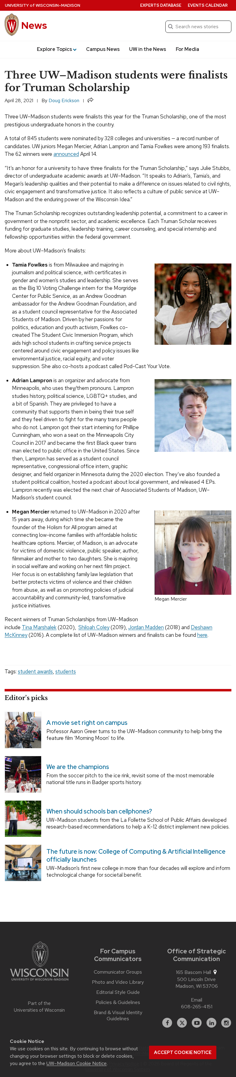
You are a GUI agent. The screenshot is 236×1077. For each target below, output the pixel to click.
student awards (35, 671)
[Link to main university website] (39, 962)
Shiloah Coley (93, 627)
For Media (187, 49)
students (65, 671)
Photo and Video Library (118, 982)
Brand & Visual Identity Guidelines (118, 1016)
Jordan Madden (146, 627)
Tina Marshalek (39, 627)
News (34, 25)
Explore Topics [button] (54, 49)
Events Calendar (208, 5)
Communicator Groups (118, 972)
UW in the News (147, 49)
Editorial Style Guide (118, 992)
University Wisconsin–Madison (42, 5)
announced (66, 154)
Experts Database (160, 5)
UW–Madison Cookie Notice (76, 1063)
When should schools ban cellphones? (99, 811)
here (202, 635)
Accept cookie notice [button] (182, 1052)
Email (196, 1000)
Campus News (103, 49)
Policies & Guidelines (118, 1002)
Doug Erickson (64, 100)
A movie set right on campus (87, 723)
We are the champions (77, 767)
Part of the (39, 1007)
